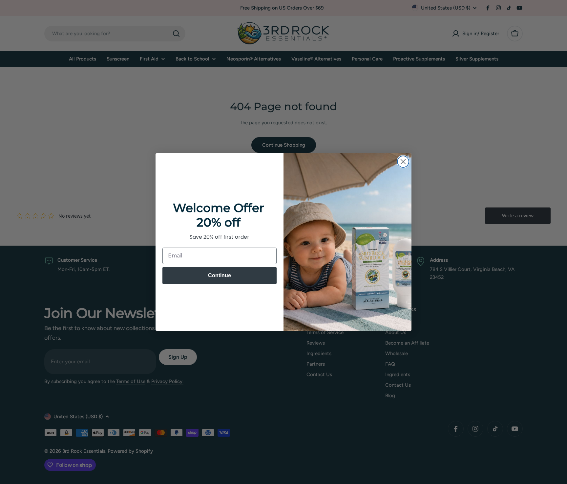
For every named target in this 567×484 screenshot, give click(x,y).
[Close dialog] (403, 161)
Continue (219, 275)
